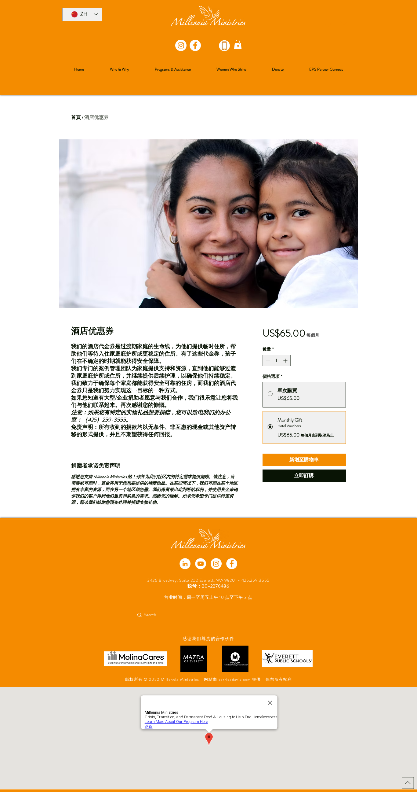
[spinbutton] (276, 360)
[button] (238, 44)
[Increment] (286, 360)
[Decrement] (267, 360)
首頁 (76, 117)
